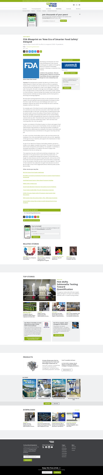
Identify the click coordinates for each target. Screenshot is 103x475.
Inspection (69, 256)
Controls (69, 312)
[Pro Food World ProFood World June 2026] (44, 388)
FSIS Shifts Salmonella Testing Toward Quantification (67, 285)
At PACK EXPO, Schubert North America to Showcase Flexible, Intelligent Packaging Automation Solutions (70, 365)
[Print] (24, 51)
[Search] (77, 5)
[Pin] (38, 51)
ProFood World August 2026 (29, 398)
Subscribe (47, 403)
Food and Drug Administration (33, 46)
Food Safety (26, 36)
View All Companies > (70, 73)
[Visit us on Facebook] (46, 447)
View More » (77, 410)
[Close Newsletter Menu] (79, 14)
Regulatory (59, 279)
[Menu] (79, 5)
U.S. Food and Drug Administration (32, 213)
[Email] (27, 51)
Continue (57, 472)
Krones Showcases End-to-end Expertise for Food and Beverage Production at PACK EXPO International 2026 (50, 362)
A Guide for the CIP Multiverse (57, 258)
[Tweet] (35, 51)
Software (40, 312)
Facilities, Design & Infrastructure (27, 312)
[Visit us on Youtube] (52, 447)
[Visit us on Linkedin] (49, 447)
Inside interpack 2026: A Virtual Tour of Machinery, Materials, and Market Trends (58, 425)
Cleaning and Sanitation (57, 256)
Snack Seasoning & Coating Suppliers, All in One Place (72, 425)
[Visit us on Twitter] (43, 447)
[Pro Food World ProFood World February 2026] (73, 388)
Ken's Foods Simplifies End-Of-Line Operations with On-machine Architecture (73, 315)
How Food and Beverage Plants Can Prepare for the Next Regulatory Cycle (44, 425)
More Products (67, 370)
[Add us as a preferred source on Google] (41, 51)
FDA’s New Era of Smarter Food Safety (29, 258)
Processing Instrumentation (58, 422)
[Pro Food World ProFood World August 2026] (29, 388)
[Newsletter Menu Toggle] (74, 5)
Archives (56, 403)
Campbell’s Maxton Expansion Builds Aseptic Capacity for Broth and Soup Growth (29, 316)
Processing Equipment (71, 422)
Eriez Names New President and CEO (71, 258)
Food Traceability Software (68, 360)
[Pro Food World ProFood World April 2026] (59, 388)
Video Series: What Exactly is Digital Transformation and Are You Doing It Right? (58, 315)
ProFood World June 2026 (44, 398)
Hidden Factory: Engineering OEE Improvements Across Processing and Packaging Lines (44, 315)
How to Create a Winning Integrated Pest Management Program (44, 259)
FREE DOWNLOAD (58, 335)
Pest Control (41, 256)
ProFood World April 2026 (59, 398)
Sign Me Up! (63, 20)
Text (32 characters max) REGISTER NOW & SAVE (33, 338)
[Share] (30, 51)
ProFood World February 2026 (73, 399)
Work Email (34, 231)
